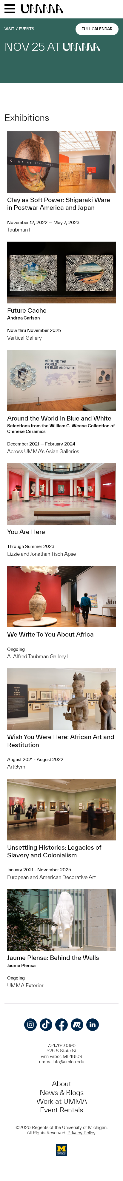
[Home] (42, 9)
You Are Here (26, 531)
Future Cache (27, 310)
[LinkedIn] (92, 1024)
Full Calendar (97, 29)
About (61, 1084)
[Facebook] (61, 1024)
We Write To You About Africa (50, 634)
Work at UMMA (61, 1101)
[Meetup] (77, 1024)
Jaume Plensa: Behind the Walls (53, 957)
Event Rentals (61, 1110)
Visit (9, 29)
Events (26, 29)
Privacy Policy (81, 1132)
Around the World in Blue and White (59, 418)
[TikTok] (46, 1024)
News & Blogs (62, 1093)
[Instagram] (30, 1024)
